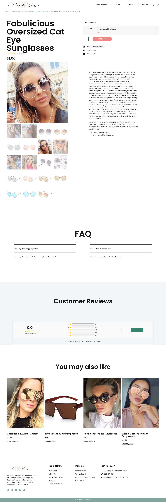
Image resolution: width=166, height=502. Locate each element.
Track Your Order (55, 484)
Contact (52, 480)
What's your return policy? (100, 249)
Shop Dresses (101, 5)
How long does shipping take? (26, 249)
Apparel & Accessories (18, 11)
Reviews (145, 5)
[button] (152, 4)
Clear (98, 32)
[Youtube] (16, 490)
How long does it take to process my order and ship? (35, 257)
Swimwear (131, 5)
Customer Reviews (56, 477)
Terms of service (81, 474)
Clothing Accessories (34, 11)
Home (8, 11)
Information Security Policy (85, 477)
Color (90, 28)
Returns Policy (80, 471)
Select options (12, 441)
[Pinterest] (12, 490)
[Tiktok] (24, 490)
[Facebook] (20, 490)
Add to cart (102, 39)
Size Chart (53, 471)
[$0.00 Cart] (158, 5)
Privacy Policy (80, 480)
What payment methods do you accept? (106, 257)
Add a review (137, 330)
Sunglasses (46, 11)
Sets (118, 5)
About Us (52, 474)
